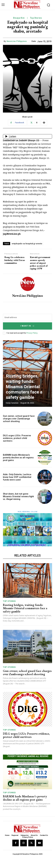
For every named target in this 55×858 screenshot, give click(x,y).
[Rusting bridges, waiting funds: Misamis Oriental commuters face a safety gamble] (27, 580)
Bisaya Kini (19, 18)
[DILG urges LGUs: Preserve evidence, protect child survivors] (44, 438)
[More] (44, 123)
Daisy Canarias (12, 403)
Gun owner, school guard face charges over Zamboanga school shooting (19, 419)
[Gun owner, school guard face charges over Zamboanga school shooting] (44, 418)
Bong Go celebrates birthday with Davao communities (14, 260)
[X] (31, 843)
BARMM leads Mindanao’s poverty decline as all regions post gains (18, 458)
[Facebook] (15, 843)
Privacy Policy (31, 333)
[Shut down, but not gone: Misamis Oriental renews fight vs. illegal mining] (44, 496)
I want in (25, 326)
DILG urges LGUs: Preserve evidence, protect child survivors (17, 438)
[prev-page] (42, 345)
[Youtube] (39, 843)
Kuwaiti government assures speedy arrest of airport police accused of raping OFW (40, 263)
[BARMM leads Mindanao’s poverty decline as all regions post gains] (44, 457)
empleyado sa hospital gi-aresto (27, 243)
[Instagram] (23, 843)
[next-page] (47, 345)
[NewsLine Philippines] (28, 284)
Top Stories (36, 18)
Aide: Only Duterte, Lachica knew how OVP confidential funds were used (17, 477)
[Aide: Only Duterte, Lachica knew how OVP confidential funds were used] (44, 477)
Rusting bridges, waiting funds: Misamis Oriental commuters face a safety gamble (24, 386)
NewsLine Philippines (17, 41)
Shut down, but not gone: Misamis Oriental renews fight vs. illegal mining (18, 496)
